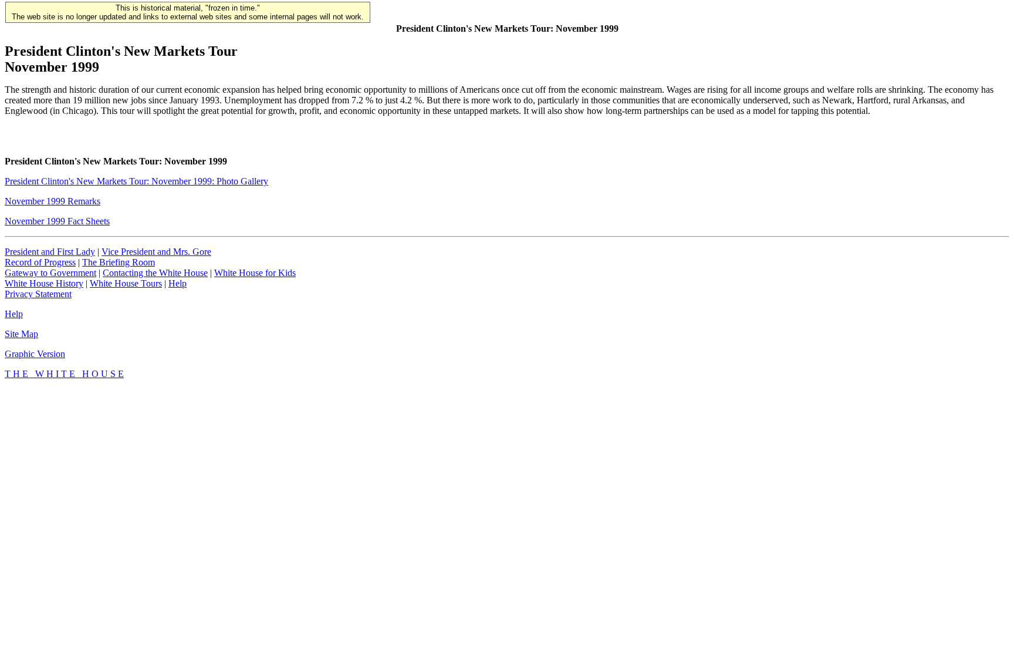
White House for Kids (255, 273)
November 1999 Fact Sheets (57, 221)
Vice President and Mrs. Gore (156, 252)
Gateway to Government (50, 273)
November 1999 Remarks (52, 201)
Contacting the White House (155, 273)
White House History (44, 283)
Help (177, 283)
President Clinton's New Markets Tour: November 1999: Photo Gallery (136, 181)
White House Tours (126, 283)
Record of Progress (40, 262)
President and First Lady (50, 252)
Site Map (21, 334)
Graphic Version (35, 354)
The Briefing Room (118, 262)
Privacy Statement (38, 294)
